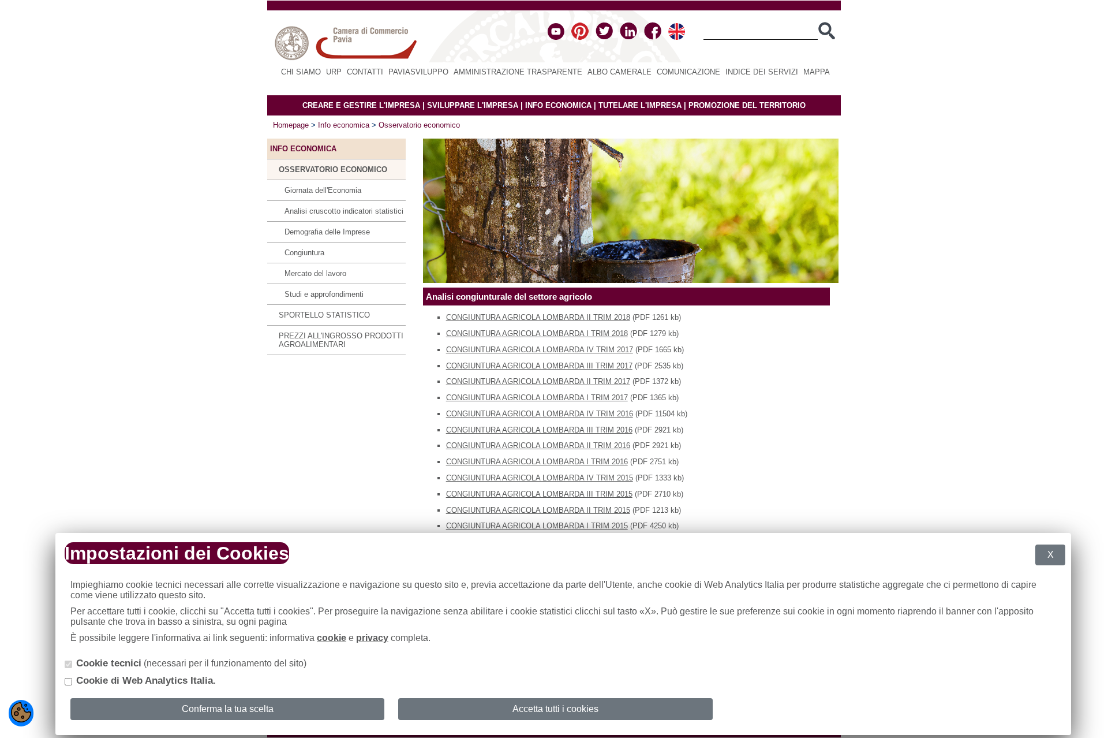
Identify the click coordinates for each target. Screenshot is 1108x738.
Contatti (365, 72)
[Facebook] (652, 37)
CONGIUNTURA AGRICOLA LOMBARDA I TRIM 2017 (537, 397)
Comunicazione (688, 72)
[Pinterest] (580, 37)
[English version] (676, 37)
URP (334, 72)
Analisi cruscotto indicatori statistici (344, 211)
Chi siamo (301, 72)
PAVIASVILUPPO (418, 72)
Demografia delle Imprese (327, 232)
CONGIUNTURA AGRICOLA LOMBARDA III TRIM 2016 (539, 430)
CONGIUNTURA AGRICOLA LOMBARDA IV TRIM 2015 (539, 478)
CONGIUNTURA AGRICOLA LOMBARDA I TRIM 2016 (537, 461)
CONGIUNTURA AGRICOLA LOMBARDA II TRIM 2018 (538, 317)
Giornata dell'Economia (323, 190)
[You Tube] (556, 37)
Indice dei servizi (761, 72)
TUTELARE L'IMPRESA (640, 105)
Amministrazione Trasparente (518, 72)
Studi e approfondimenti (324, 294)
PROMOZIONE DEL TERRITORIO (747, 105)
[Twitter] (604, 37)
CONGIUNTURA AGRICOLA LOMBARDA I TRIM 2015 (537, 525)
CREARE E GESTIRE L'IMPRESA (361, 105)
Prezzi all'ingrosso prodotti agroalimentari (341, 340)
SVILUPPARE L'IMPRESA (472, 105)
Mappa (816, 72)
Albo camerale (619, 72)
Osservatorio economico (419, 125)
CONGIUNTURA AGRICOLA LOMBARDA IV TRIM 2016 (539, 413)
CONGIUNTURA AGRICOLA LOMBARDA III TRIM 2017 (539, 365)
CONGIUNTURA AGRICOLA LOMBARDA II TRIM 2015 (538, 510)
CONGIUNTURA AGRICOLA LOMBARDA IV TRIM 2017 (539, 349)
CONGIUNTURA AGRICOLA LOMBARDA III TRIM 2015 (539, 494)
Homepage (291, 125)
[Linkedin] (628, 37)
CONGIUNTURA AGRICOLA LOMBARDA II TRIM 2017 (538, 381)
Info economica (343, 125)
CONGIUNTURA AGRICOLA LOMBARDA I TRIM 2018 (537, 333)
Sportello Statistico (324, 315)
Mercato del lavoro (315, 273)
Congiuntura (304, 252)
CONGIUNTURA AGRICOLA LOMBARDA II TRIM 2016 (538, 445)
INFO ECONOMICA (558, 105)
